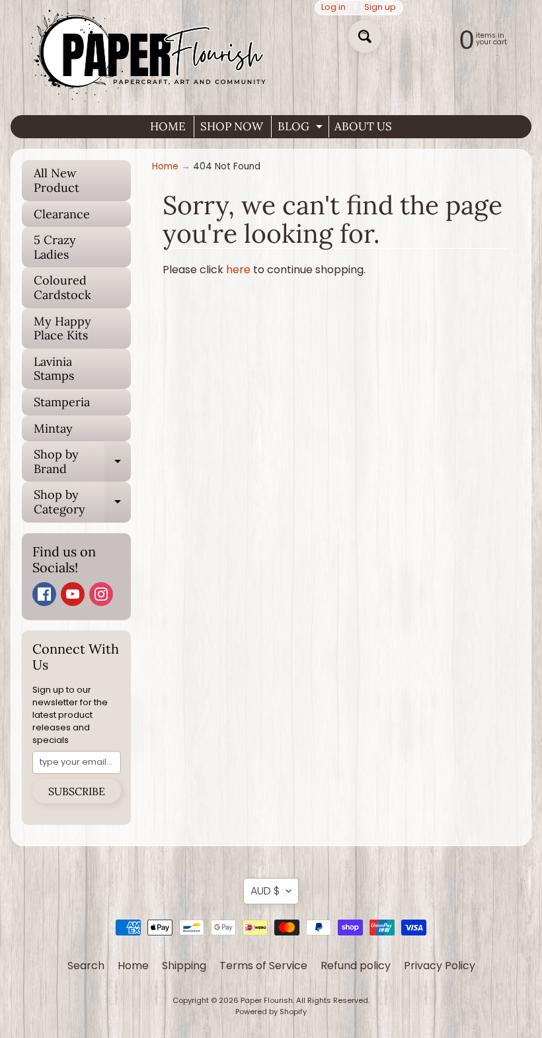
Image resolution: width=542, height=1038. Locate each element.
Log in (333, 7)
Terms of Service (263, 965)
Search (85, 965)
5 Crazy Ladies (55, 247)
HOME (168, 126)
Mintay (53, 428)
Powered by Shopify (271, 1011)
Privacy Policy (439, 965)
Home (165, 166)
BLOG (302, 128)
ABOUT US (363, 126)
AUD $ (265, 890)
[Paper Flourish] (151, 52)
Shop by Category (82, 502)
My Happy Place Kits (62, 328)
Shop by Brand (82, 462)
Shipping (184, 965)
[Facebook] (44, 594)
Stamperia (62, 402)
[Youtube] (73, 594)
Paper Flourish (267, 1000)
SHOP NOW (231, 126)
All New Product (56, 180)
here (238, 269)
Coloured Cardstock (62, 287)
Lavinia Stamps (54, 369)
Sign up (380, 7)
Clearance (62, 214)
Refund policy (356, 965)
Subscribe (76, 791)
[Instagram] (101, 594)
